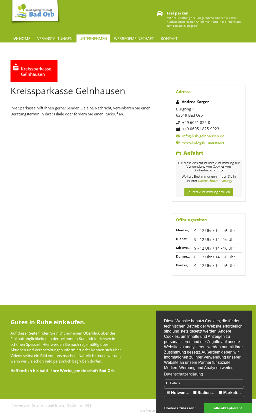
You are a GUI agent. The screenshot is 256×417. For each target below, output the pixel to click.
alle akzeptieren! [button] (228, 408)
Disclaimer (74, 405)
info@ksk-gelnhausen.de (203, 135)
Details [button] (175, 383)
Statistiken (207, 393)
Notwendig (181, 393)
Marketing (232, 393)
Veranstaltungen (54, 38)
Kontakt (169, 38)
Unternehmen (93, 38)
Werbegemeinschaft (134, 38)
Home (24, 38)
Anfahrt (193, 152)
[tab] (204, 383)
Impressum (20, 405)
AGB (88, 405)
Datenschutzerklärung (183, 374)
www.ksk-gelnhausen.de (203, 142)
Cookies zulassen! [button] (180, 408)
